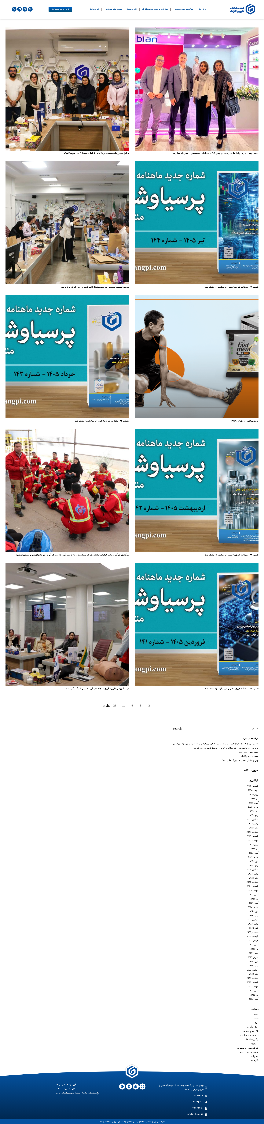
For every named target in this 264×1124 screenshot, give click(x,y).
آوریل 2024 (253, 903)
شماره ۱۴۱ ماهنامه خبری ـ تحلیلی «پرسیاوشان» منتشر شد (231, 688)
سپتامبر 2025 (252, 832)
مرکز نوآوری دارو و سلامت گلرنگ (155, 9)
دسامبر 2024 (252, 869)
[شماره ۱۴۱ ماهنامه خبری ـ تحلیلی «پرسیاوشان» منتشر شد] (196, 624)
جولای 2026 (253, 790)
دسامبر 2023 (252, 919)
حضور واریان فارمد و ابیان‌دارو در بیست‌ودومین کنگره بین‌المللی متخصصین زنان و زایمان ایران (215, 153)
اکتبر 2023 (253, 928)
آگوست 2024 (252, 886)
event (256, 1014)
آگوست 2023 (252, 936)
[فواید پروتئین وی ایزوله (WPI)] (196, 356)
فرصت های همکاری (114, 9)
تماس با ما (94, 9)
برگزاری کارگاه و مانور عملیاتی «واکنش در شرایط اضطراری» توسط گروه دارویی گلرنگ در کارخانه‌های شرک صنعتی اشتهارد (72, 555)
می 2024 (254, 899)
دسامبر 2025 (252, 819)
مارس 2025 (253, 857)
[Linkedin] (19, 9)
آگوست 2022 (252, 982)
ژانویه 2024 (253, 915)
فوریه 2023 (253, 961)
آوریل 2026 (253, 803)
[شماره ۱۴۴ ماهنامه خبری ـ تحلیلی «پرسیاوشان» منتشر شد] (196, 222)
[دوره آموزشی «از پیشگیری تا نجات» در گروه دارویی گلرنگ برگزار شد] (67, 624)
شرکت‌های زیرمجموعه (183, 9)
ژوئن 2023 (253, 944)
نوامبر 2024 (253, 874)
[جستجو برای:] (215, 728)
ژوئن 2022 (253, 990)
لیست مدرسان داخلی (248, 1052)
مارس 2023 (253, 957)
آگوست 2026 (252, 786)
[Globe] (122, 1086)
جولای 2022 (253, 986)
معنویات (254, 1056)
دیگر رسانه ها (252, 1039)
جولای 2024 (253, 890)
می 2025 (254, 848)
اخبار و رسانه (132, 9)
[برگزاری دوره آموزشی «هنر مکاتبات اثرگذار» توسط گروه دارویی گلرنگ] (67, 89)
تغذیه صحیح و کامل (249, 756)
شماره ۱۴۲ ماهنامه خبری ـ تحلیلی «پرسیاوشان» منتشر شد (231, 555)
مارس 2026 (253, 807)
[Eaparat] (25, 9)
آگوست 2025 (252, 836)
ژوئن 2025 (253, 844)
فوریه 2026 (253, 811)
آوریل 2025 (253, 853)
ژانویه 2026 (253, 815)
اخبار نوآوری (252, 1027)
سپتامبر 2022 (252, 978)
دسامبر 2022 (252, 970)
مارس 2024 (253, 907)
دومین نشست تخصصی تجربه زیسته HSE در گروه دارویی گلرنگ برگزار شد (95, 287)
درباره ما (202, 9)
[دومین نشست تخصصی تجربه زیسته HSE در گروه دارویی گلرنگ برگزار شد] (67, 222)
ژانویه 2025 (253, 865)
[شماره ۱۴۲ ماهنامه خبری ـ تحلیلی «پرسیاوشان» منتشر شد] (196, 490)
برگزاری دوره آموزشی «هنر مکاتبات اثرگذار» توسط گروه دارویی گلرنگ (96, 153)
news (256, 1018)
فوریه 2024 (253, 911)
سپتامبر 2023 (252, 932)
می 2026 (254, 798)
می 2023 (254, 949)
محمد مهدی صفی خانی (248, 752)
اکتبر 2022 (253, 974)
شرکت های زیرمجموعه (247, 1048)
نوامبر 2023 (253, 924)
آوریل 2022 (253, 999)
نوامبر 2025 (253, 823)
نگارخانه (254, 1060)
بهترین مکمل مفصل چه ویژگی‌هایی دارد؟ (240, 760)
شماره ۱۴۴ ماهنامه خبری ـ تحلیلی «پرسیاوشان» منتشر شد (231, 287)
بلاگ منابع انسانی (250, 1031)
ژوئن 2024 (253, 894)
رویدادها (254, 1044)
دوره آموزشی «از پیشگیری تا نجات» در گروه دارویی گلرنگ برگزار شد (97, 688)
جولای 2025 (253, 840)
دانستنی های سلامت (249, 1035)
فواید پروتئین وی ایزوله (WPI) (244, 421)
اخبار (256, 1023)
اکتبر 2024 (253, 878)
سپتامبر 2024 (252, 882)
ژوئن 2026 (253, 794)
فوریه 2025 (253, 861)
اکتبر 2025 (253, 828)
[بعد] (106, 705)
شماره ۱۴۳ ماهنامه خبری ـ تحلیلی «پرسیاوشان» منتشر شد (102, 421)
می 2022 (254, 995)
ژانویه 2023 (253, 965)
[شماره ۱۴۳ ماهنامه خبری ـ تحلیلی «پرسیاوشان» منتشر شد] (67, 356)
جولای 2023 (253, 940)
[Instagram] (30, 9)
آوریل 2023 (253, 953)
